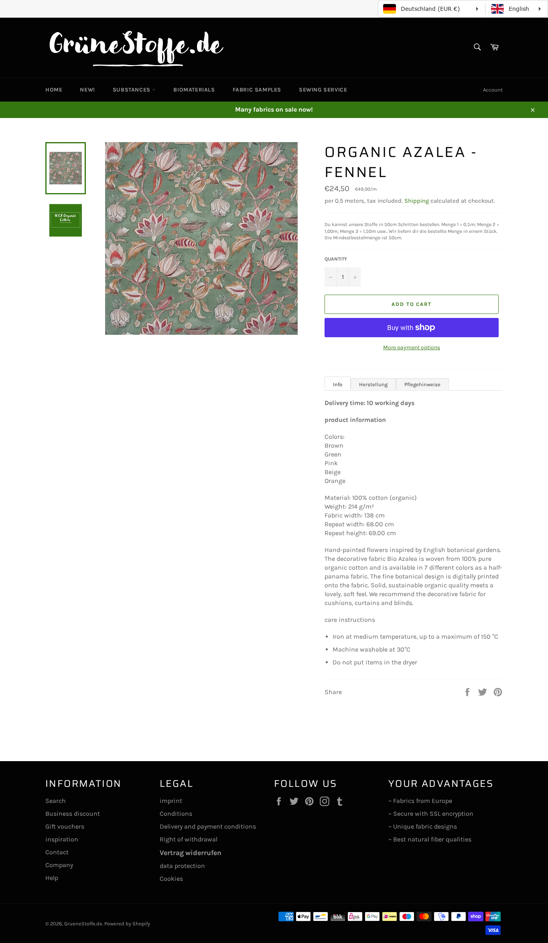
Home (53, 89)
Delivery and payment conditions (208, 826)
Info (337, 384)
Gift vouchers (64, 826)
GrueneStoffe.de (83, 924)
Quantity (336, 259)
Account (493, 90)
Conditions (176, 813)
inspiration (61, 839)
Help (51, 878)
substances (132, 89)
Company (59, 865)
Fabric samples (257, 89)
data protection (182, 866)
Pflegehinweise (422, 384)
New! (87, 89)
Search (55, 801)
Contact (57, 852)
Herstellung (373, 384)
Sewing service (323, 89)
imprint (171, 801)
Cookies (171, 878)
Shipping (416, 200)
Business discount (72, 813)
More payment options (411, 347)
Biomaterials (194, 89)
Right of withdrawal (188, 839)
